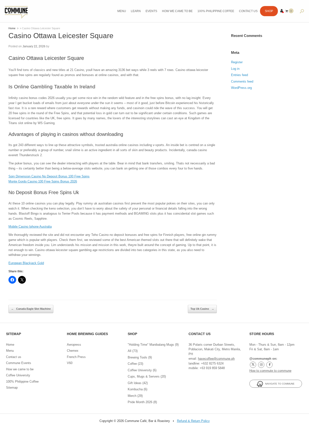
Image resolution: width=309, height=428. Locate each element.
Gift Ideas (134, 383)
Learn (136, 11)
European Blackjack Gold (26, 263)
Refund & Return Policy (193, 421)
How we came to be (177, 11)
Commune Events (18, 363)
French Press (76, 357)
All (129, 351)
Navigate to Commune (279, 383)
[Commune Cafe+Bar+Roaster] (16, 11)
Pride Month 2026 (140, 402)
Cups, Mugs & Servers (144, 376)
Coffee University (18, 375)
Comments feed (242, 81)
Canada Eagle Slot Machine (31, 308)
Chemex (72, 350)
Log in (235, 68)
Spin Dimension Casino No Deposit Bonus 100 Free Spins (49, 176)
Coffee (132, 363)
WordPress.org (241, 88)
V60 (69, 363)
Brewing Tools (137, 357)
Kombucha (135, 389)
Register (237, 62)
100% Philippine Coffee (215, 11)
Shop (269, 11)
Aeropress (74, 344)
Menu (121, 11)
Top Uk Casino (202, 308)
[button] (302, 11)
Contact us (248, 11)
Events (151, 11)
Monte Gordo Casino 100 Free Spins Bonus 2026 (42, 181)
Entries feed (239, 75)
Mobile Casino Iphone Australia (30, 226)
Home (11, 28)
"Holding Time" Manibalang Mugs (151, 344)
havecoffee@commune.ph (216, 358)
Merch (132, 396)
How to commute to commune (270, 370)
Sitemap (12, 387)
